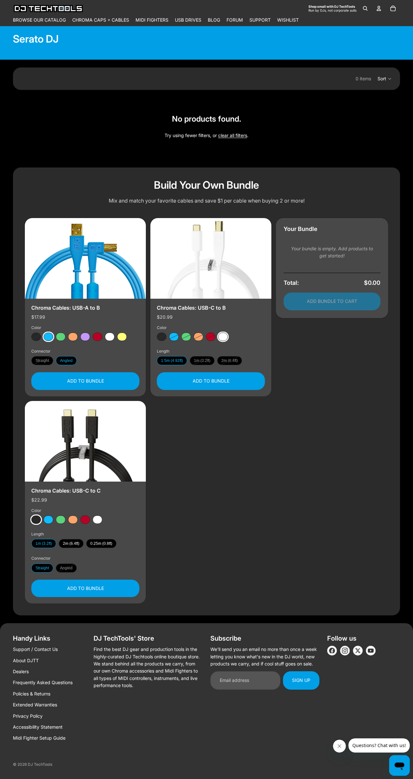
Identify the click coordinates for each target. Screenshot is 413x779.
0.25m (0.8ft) (101, 543)
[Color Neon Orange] (73, 337)
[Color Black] (36, 337)
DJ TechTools (40, 764)
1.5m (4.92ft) (172, 361)
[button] (385, 79)
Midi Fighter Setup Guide (39, 738)
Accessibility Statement (38, 727)
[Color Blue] (48, 337)
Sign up (301, 680)
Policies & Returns (31, 693)
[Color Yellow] (122, 337)
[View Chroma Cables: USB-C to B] (210, 258)
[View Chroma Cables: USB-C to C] (85, 441)
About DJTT (26, 660)
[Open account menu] (379, 8)
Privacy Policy (28, 716)
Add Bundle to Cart (332, 301)
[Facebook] (332, 650)
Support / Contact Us (35, 649)
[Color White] (110, 337)
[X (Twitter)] (358, 650)
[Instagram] (345, 650)
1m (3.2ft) (202, 361)
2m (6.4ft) (229, 361)
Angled (66, 361)
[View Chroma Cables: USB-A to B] (85, 258)
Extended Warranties (35, 704)
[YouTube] (371, 650)
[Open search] (365, 8)
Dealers (21, 671)
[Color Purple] (85, 337)
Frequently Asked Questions (43, 682)
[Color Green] (60, 337)
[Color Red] (97, 337)
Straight (42, 361)
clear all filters (232, 135)
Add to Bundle (85, 381)
